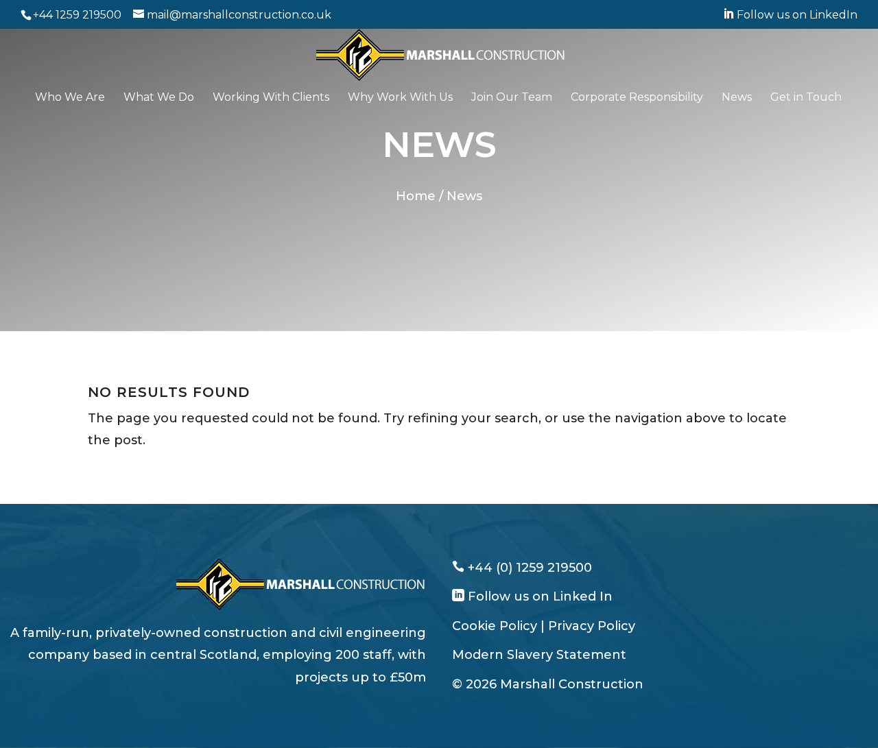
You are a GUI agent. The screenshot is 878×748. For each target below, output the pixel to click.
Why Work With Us (400, 98)
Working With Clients (271, 98)
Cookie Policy (494, 626)
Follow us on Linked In (538, 596)
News (737, 98)
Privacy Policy (591, 626)
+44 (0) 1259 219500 (528, 567)
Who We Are (70, 98)
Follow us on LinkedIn (790, 14)
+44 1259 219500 (77, 14)
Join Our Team (511, 98)
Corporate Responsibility (637, 98)
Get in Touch (806, 98)
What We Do (158, 98)
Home (416, 196)
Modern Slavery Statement (539, 654)
